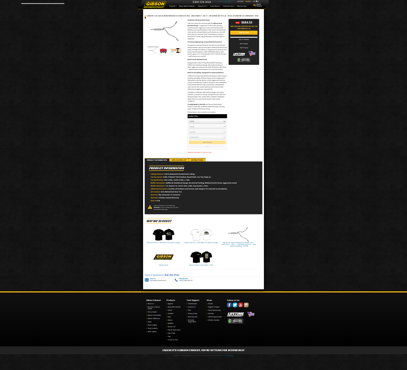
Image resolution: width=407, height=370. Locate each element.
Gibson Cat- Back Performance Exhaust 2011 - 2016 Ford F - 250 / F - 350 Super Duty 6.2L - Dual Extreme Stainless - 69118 (239, 244)
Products (172, 6)
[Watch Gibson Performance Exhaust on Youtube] (240, 308)
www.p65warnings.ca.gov (161, 209)
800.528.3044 (202, 2)
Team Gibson (214, 6)
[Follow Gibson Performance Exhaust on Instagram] (246, 308)
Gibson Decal (163, 265)
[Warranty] (239, 56)
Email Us (153, 279)
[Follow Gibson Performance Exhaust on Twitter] (235, 308)
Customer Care (228, 6)
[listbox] (207, 121)
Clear (207, 146)
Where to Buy (241, 6)
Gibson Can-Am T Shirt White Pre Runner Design (201, 243)
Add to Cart (244, 33)
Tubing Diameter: (157, 174)
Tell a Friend (244, 48)
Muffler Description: (158, 183)
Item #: (153, 201)
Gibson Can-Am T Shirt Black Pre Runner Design (163, 243)
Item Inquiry (244, 43)
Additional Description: (159, 189)
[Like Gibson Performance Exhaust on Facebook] (229, 308)
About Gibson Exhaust (186, 6)
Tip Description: (157, 177)
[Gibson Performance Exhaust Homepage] (154, 4)
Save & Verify (207, 142)
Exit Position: (156, 192)
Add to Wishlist (244, 39)
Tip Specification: (157, 180)
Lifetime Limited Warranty (169, 198)
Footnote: (154, 195)
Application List (179, 160)
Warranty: (155, 198)
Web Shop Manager (227, 355)
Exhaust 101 (202, 6)
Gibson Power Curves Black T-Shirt (201, 265)
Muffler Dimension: (158, 186)
